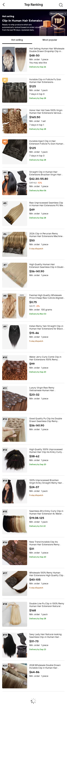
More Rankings (56, 13)
